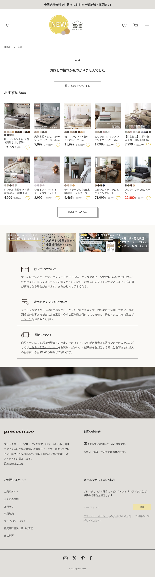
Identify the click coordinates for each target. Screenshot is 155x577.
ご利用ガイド (11, 491)
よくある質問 (11, 499)
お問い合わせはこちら (100, 443)
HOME (7, 47)
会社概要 (9, 535)
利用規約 (9, 513)
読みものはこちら (13, 463)
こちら (51, 281)
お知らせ (9, 506)
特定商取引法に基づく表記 (18, 528)
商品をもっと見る (77, 211)
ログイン (26, 309)
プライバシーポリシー (16, 521)
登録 (142, 507)
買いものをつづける (77, 85)
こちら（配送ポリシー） (43, 347)
